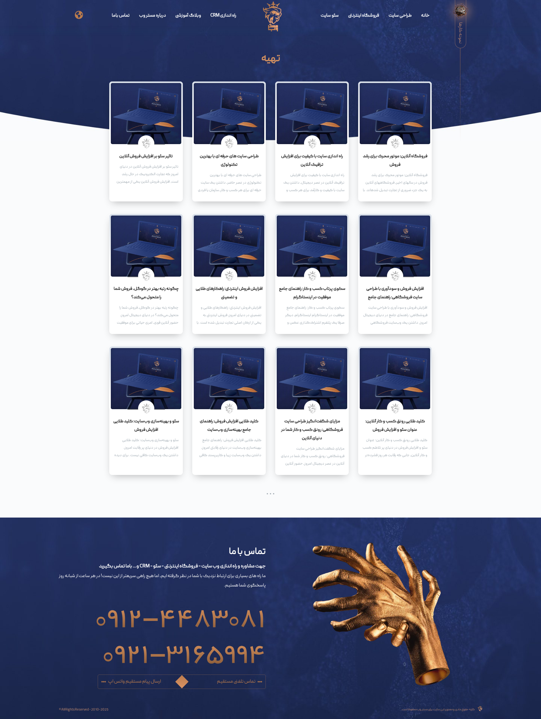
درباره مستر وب (152, 15)
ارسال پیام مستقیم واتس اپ (134, 681)
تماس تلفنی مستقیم (236, 681)
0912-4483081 (180, 614)
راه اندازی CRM (223, 15)
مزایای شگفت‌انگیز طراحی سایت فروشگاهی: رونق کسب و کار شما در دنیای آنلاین (312, 429)
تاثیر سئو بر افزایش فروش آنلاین (146, 156)
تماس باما (121, 15)
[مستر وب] (272, 16)
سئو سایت (330, 15)
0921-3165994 (184, 650)
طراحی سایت (400, 15)
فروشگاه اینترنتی (363, 15)
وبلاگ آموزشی (188, 15)
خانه (425, 15)
